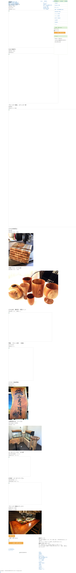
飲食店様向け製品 (46, 8)
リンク (56, 24)
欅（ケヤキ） (41, 555)
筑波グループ (41, 568)
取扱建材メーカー (42, 569)
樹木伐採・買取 (45, 7)
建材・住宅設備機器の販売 (47, 5)
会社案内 (61, 1)
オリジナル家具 (45, 6)
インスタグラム (11, 548)
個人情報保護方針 (11, 549)
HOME (41, 1)
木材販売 (40, 554)
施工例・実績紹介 (56, 1)
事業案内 (45, 1)
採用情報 (66, 1)
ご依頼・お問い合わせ (60, 32)
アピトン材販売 (45, 9)
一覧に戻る (11, 535)
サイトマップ (11, 550)
